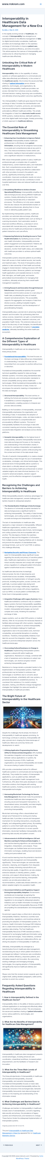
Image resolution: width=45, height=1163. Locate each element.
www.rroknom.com (13, 4)
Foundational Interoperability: (15, 356)
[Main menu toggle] (41, 4)
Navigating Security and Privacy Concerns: (20, 552)
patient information (17, 83)
